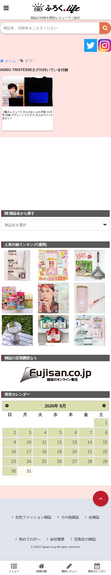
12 (59, 442)
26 (59, 461)
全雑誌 (94, 517)
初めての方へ (30, 539)
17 (29, 452)
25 (44, 461)
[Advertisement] (40, 170)
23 (13, 461)
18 (44, 452)
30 (13, 471)
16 (13, 452)
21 (90, 452)
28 (90, 461)
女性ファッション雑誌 (33, 517)
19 (59, 452)
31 (29, 471)
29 (105, 461)
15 (105, 442)
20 (74, 452)
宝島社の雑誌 (85, 539)
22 (105, 452)
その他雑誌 (70, 517)
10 (29, 442)
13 (74, 442)
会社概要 (57, 539)
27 (74, 461)
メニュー (14, 571)
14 (90, 442)
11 (44, 442)
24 (29, 461)
